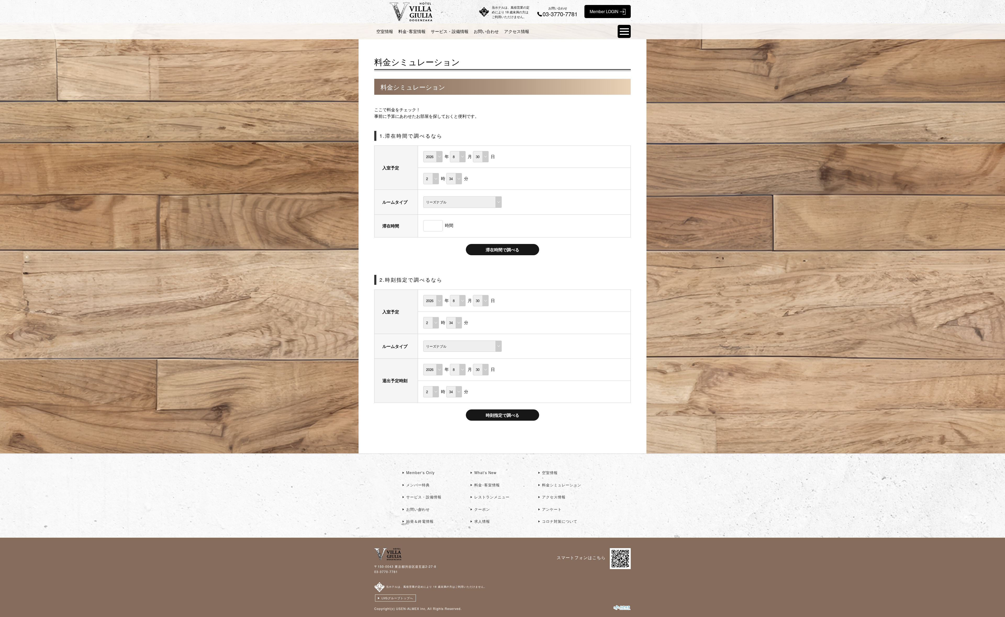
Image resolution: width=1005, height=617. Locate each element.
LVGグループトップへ (397, 598)
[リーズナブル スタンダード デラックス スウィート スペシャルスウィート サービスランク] (462, 202)
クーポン (482, 509)
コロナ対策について (559, 521)
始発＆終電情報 (420, 521)
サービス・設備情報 (449, 31)
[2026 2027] (433, 156)
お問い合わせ (486, 31)
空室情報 (384, 31)
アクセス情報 (516, 31)
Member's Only (420, 472)
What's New (485, 472)
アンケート (552, 509)
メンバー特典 (418, 484)
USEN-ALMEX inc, (411, 608)
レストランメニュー (492, 496)
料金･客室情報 (412, 31)
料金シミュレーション (561, 484)
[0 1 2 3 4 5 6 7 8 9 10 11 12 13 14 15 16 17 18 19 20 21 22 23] (431, 178)
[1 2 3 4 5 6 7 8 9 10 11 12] (458, 156)
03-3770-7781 (386, 571)
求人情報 (482, 521)
